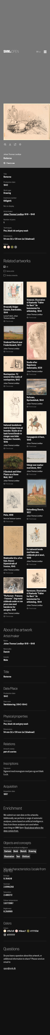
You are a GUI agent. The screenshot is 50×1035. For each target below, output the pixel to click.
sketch (23, 851)
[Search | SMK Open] (11, 52)
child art (26, 856)
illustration (9, 856)
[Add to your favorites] (21, 144)
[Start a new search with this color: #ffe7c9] (5, 247)
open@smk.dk (10, 968)
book (15, 851)
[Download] (10, 144)
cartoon (7, 851)
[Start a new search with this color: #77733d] (12, 247)
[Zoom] (5, 144)
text (18, 856)
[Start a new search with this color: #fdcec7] (8, 247)
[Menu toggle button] (45, 51)
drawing (32, 851)
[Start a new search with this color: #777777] (15, 247)
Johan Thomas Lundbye (14, 214)
